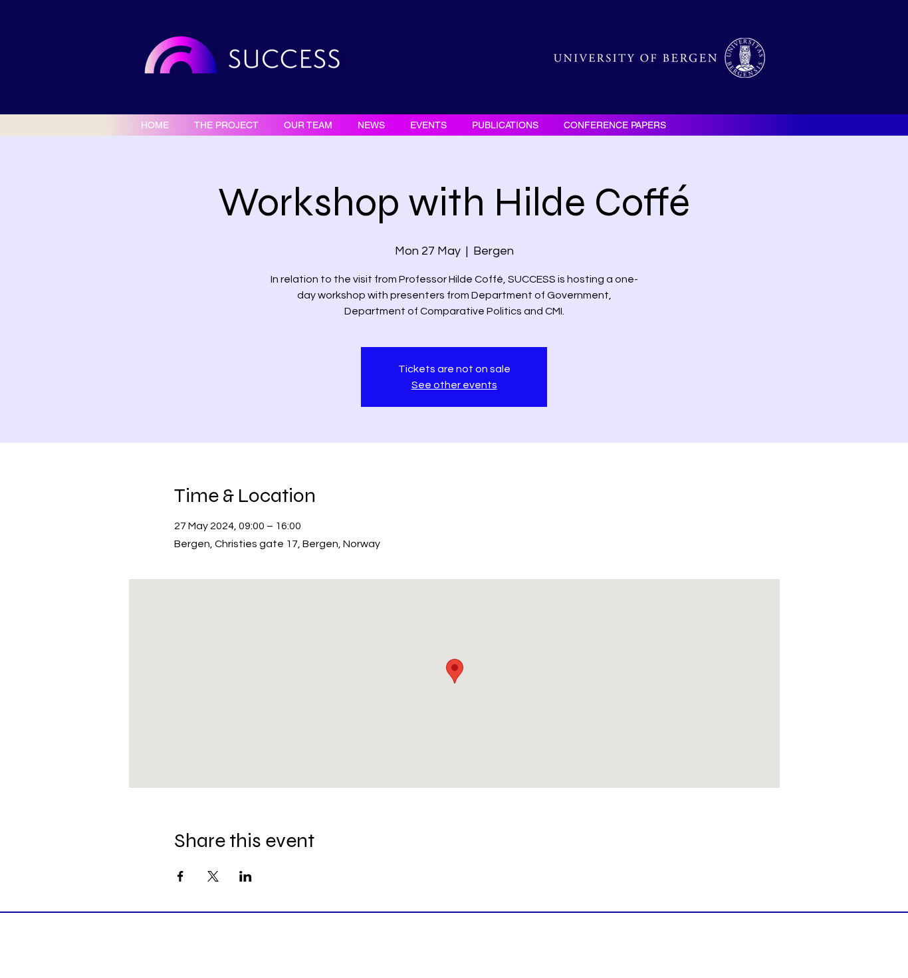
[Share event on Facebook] (180, 876)
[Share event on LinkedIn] (245, 876)
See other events (454, 385)
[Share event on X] (213, 876)
